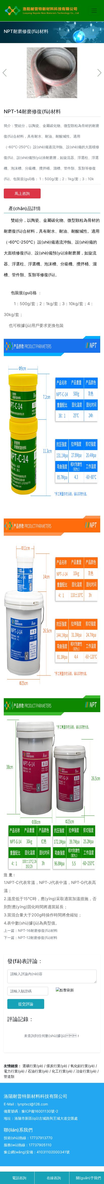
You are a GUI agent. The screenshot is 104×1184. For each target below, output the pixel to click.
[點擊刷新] (65, 990)
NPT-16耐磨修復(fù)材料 (38, 930)
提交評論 (25, 1004)
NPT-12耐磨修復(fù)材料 (37, 937)
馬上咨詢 (22, 193)
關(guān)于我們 (88, 1178)
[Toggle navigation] (94, 10)
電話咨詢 (18, 1178)
